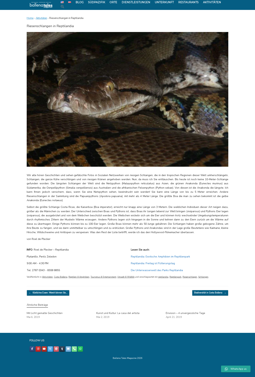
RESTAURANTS (188, 2)
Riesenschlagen (190, 277)
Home (30, 18)
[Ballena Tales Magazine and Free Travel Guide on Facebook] (32, 349)
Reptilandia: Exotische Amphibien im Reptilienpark (160, 256)
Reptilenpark (175, 277)
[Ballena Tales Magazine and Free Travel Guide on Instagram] (38, 349)
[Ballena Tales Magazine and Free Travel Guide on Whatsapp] (80, 349)
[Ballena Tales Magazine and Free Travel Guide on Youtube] (44, 349)
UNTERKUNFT (164, 2)
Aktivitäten (41, 18)
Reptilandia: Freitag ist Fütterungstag (153, 263)
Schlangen (203, 277)
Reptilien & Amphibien (79, 277)
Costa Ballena (60, 277)
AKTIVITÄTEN (212, 2)
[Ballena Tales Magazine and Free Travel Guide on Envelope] (68, 349)
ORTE (113, 2)
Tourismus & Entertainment (103, 277)
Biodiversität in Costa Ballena (210, 292)
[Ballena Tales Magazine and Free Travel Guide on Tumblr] (62, 349)
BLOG (80, 2)
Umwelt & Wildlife (125, 277)
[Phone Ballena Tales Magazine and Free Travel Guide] (74, 349)
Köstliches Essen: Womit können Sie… (48, 292)
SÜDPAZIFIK (96, 2)
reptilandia (163, 277)
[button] (62, 6)
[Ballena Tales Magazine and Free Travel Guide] (41, 5)
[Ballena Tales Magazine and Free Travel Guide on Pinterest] (56, 349)
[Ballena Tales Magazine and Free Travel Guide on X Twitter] (50, 349)
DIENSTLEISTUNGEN (136, 2)
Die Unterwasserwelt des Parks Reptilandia (157, 270)
